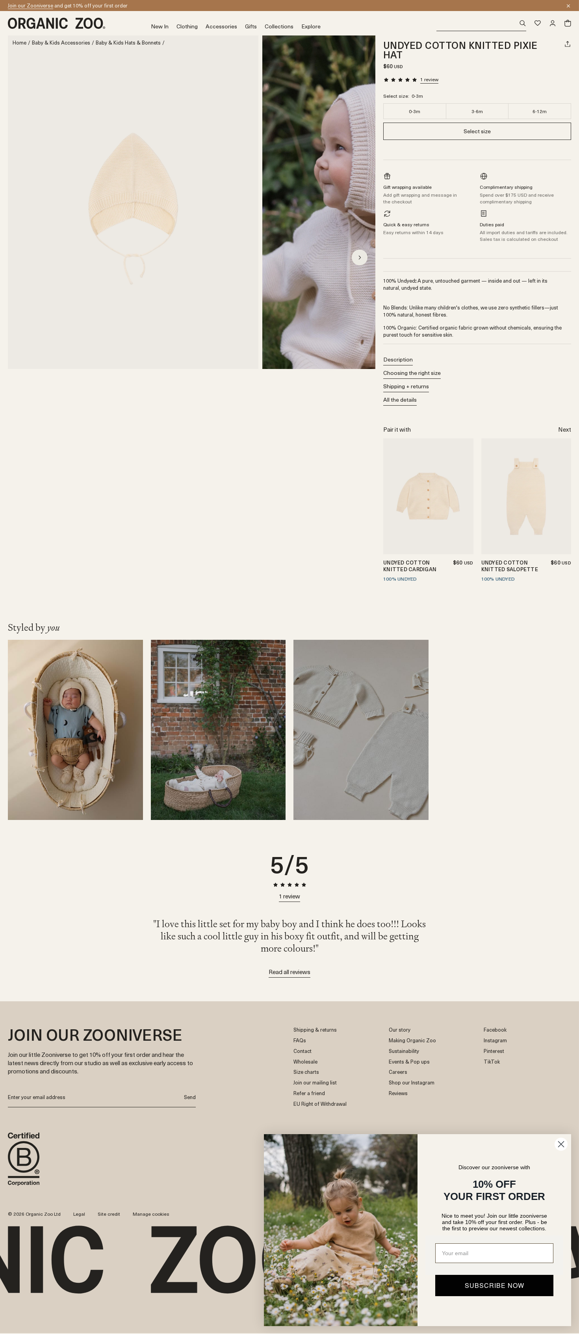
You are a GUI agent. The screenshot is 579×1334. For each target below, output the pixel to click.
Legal (79, 1213)
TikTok (492, 1061)
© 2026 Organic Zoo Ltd (34, 1214)
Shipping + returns (406, 386)
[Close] (568, 6)
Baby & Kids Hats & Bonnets (128, 42)
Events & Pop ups (409, 1061)
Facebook (495, 1030)
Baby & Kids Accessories (61, 42)
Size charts (306, 1072)
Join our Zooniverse (30, 5)
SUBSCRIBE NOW (494, 1285)
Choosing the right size (412, 373)
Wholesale (305, 1061)
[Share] (567, 43)
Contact (302, 1051)
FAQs (299, 1040)
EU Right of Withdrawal (320, 1104)
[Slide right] (359, 257)
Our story (399, 1030)
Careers (398, 1072)
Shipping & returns (315, 1030)
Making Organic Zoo (412, 1040)
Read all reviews (289, 971)
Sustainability (404, 1051)
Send (190, 1097)
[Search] (481, 23)
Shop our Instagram (411, 1082)
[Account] (552, 23)
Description (398, 359)
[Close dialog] (561, 1144)
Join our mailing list (315, 1082)
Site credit (109, 1213)
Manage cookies (151, 1214)
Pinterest (494, 1051)
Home (19, 42)
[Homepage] (79, 23)
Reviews (398, 1093)
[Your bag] (567, 23)
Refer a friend (309, 1093)
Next (564, 429)
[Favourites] (537, 23)
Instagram (495, 1040)
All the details (400, 399)
